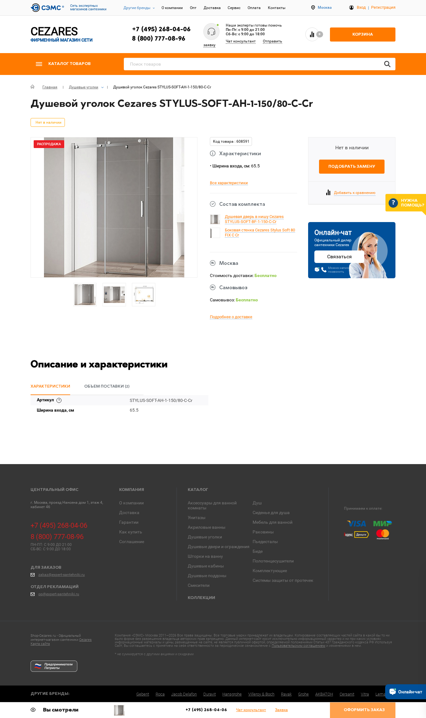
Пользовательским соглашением (298, 646)
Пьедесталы (265, 541)
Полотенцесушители (273, 560)
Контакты (276, 8)
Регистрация (383, 7)
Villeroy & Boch (261, 694)
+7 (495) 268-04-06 (161, 29)
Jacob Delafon (184, 694)
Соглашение (131, 541)
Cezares (85, 640)
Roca (160, 694)
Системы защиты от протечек (283, 580)
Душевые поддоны (207, 575)
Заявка (281, 710)
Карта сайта (40, 644)
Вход (361, 7)
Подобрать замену (351, 167)
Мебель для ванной (273, 522)
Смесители (199, 585)
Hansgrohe (232, 694)
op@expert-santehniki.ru (58, 594)
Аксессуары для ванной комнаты (212, 505)
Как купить (130, 531)
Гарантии (128, 522)
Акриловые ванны (206, 527)
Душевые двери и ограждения (218, 546)
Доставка (212, 8)
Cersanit (347, 694)
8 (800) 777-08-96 (158, 39)
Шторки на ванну (205, 556)
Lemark (382, 694)
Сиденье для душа (271, 512)
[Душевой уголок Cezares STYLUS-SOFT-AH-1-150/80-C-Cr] (119, 710)
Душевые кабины (206, 565)
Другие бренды (136, 8)
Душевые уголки (205, 536)
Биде (258, 551)
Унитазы (197, 517)
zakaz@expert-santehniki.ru (61, 574)
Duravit (209, 694)
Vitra (365, 694)
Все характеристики (229, 183)
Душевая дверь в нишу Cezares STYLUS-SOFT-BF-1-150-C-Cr (254, 219)
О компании (172, 8)
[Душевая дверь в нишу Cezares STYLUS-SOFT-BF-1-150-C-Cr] (215, 222)
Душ (257, 502)
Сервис (234, 8)
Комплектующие (270, 570)
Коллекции (201, 598)
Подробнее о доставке (231, 317)
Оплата (254, 8)
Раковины (263, 531)
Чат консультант (241, 41)
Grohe (303, 694)
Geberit (142, 694)
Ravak (286, 694)
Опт (193, 8)
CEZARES (62, 34)
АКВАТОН (324, 694)
